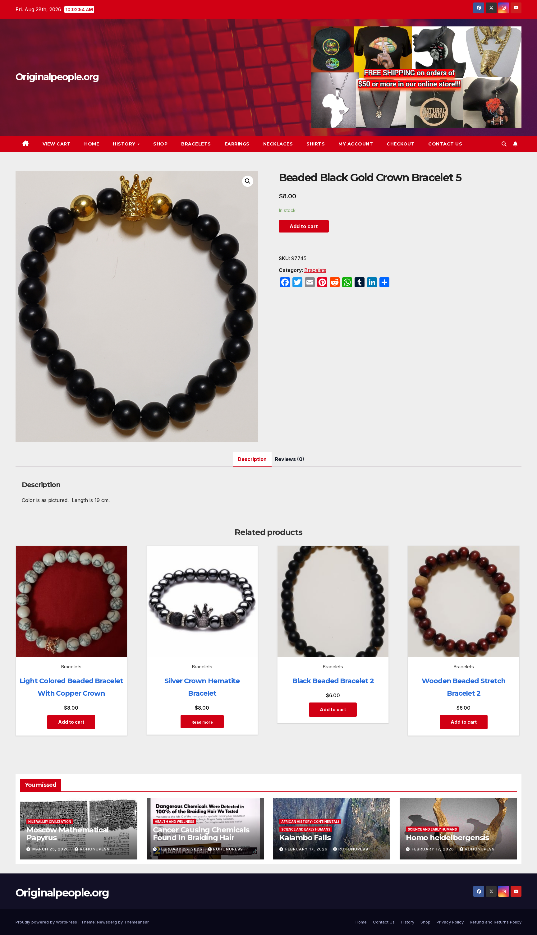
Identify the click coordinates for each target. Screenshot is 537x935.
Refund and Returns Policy (495, 921)
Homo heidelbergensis (447, 837)
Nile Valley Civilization (49, 821)
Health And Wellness (174, 821)
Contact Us (445, 144)
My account (355, 144)
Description (252, 459)
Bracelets (196, 144)
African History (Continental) (310, 821)
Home (91, 144)
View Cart (57, 144)
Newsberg (107, 921)
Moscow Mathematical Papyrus (67, 833)
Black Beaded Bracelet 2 (333, 681)
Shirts (315, 144)
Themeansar (136, 921)
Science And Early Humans (305, 829)
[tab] (252, 459)
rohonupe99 (95, 849)
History (125, 144)
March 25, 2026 (51, 849)
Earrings (237, 144)
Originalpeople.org (57, 77)
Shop (160, 144)
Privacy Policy (450, 921)
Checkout (401, 144)
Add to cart (304, 226)
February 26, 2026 (181, 849)
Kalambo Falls (304, 837)
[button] (504, 144)
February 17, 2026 (307, 849)
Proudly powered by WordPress (47, 921)
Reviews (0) (289, 459)
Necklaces (278, 144)
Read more (202, 722)
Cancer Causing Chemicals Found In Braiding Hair (201, 833)
